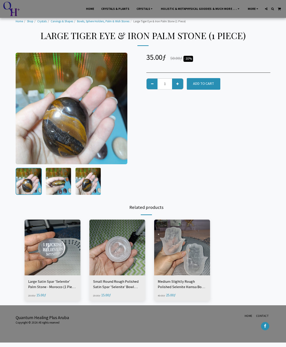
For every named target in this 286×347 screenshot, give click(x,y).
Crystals (42, 21)
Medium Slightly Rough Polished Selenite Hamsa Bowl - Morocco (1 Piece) (181, 284)
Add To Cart (54, 273)
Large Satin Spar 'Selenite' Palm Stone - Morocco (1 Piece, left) (52, 284)
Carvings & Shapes (62, 21)
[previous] (23, 108)
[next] (120, 108)
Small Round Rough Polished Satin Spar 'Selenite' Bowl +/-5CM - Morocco (116, 284)
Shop (30, 21)
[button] (266, 8)
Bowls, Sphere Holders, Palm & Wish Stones (103, 21)
